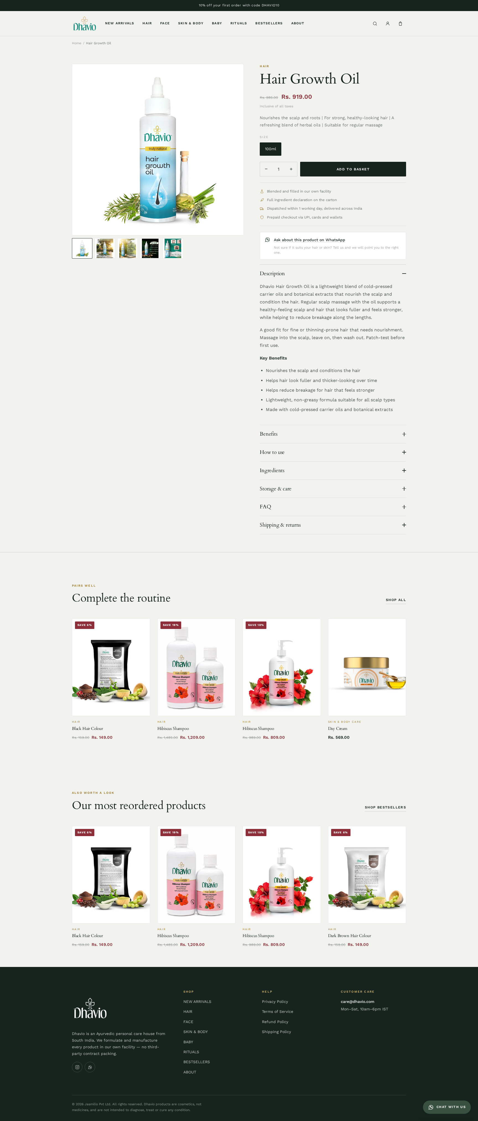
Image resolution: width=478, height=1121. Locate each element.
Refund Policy (275, 1021)
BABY (217, 23)
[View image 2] (105, 248)
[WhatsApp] (90, 1067)
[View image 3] (127, 248)
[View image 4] (150, 248)
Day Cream (337, 728)
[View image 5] (173, 248)
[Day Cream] (367, 667)
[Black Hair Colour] (111, 667)
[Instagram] (77, 1067)
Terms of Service (277, 1011)
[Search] (375, 23)
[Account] (387, 23)
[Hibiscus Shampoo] (196, 667)
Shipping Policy (276, 1031)
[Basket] (400, 23)
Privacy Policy (275, 1001)
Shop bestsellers (385, 807)
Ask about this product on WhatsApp (309, 240)
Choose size (196, 709)
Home (76, 43)
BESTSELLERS (269, 23)
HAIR (147, 23)
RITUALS (238, 23)
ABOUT (298, 23)
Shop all (396, 600)
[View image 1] (82, 248)
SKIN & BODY (191, 23)
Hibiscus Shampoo (173, 728)
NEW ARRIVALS (119, 23)
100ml (270, 149)
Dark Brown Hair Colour (349, 935)
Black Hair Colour (87, 728)
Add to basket (353, 169)
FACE (165, 23)
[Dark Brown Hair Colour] (367, 874)
